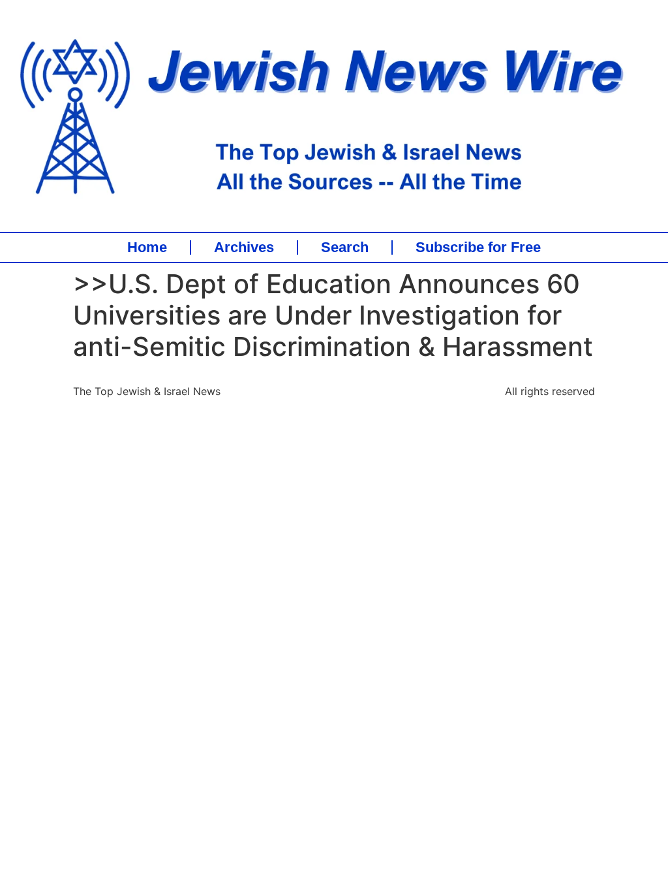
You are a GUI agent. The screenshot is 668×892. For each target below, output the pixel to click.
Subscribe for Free (478, 247)
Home (147, 247)
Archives (244, 247)
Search (345, 247)
